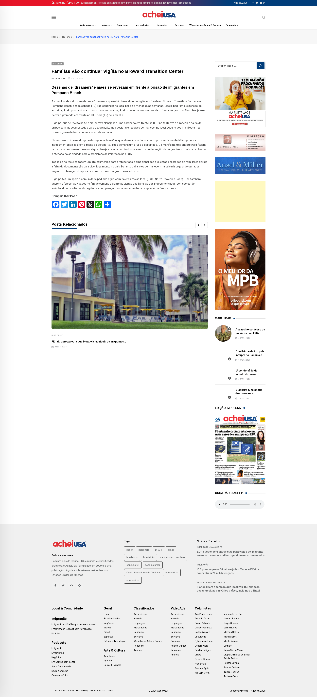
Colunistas (203, 608)
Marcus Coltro (231, 632)
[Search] (263, 17)
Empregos (122, 25)
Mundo (107, 627)
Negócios (162, 25)
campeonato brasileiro (172, 557)
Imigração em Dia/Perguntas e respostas (73, 624)
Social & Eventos (112, 665)
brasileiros (132, 557)
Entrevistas (58, 653)
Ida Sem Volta (202, 672)
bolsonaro (144, 549)
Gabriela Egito (202, 668)
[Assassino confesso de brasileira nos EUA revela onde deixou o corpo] (223, 333)
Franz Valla (200, 663)
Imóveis (105, 25)
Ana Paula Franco (204, 614)
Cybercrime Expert (204, 641)
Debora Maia (201, 645)
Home (55, 37)
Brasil (200, 582)
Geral (108, 608)
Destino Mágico (203, 650)
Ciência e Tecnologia (114, 641)
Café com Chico (60, 675)
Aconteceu (109, 656)
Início (57, 690)
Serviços (179, 25)
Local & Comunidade (67, 608)
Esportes (108, 636)
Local (106, 614)
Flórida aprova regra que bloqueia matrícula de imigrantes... (89, 341)
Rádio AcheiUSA (60, 671)
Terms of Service (97, 690)
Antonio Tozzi (202, 618)
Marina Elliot (230, 636)
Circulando (200, 636)
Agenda (108, 660)
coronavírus (132, 580)
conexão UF (132, 565)
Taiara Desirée (231, 672)
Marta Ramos (231, 641)
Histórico (67, 37)
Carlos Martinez (203, 627)
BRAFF (158, 549)
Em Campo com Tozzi (63, 662)
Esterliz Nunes (202, 659)
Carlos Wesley (202, 632)
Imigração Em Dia (233, 614)
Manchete (216, 547)
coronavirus (171, 572)
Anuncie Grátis (67, 690)
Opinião (228, 645)
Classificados (144, 608)
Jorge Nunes (230, 627)
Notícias (56, 633)
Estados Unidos (215, 582)
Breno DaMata (202, 623)
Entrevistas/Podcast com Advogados (72, 629)
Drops (198, 654)
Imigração (203, 547)
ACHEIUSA (60, 78)
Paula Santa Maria (233, 650)
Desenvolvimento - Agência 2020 (247, 690)
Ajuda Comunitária (61, 666)
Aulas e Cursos (179, 645)
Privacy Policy (82, 690)
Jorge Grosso (231, 623)
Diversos (175, 641)
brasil (171, 549)
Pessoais (231, 25)
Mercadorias (142, 25)
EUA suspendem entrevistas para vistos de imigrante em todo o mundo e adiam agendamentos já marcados (133, 2)
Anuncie (138, 650)
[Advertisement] (240, 201)
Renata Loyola (231, 663)
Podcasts (59, 643)
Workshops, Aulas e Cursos (205, 25)
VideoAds (178, 608)
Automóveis (87, 25)
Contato (110, 690)
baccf (129, 549)
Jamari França (231, 618)
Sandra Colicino (232, 667)
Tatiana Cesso (231, 676)
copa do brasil (152, 565)
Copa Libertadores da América (143, 572)
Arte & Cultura (114, 650)
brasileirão (149, 557)
